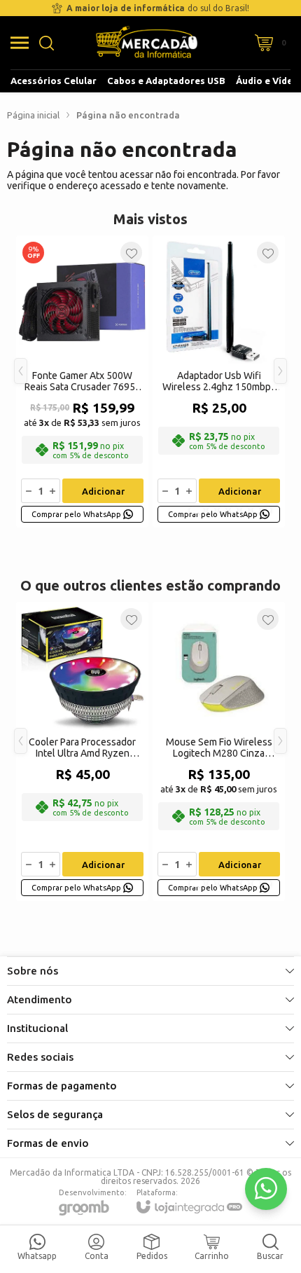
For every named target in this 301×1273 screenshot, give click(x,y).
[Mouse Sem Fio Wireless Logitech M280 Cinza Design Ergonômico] (218, 751)
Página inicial (33, 115)
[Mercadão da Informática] (146, 43)
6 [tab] (256, 510)
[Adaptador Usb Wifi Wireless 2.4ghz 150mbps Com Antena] (218, 381)
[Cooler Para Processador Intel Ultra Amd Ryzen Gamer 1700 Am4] (82, 751)
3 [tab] (222, 510)
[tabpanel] (82, 381)
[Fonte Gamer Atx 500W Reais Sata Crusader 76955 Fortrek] (82, 381)
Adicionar (103, 491)
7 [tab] (267, 510)
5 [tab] (244, 510)
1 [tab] (197, 510)
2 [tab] (211, 510)
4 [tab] (233, 510)
